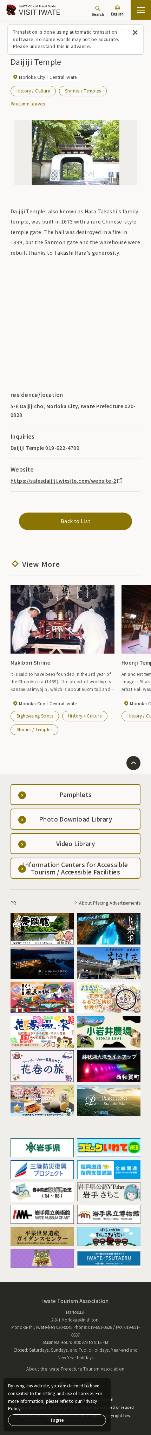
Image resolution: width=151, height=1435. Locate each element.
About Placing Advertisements (109, 903)
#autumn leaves (28, 103)
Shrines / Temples (83, 91)
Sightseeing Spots (35, 716)
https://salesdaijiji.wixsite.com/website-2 (64, 480)
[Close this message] (135, 33)
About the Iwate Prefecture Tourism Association (75, 1369)
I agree (57, 1420)
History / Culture (33, 91)
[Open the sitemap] (141, 10)
